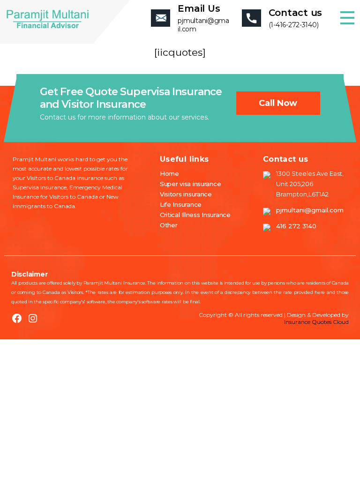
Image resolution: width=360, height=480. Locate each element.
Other (169, 225)
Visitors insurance (186, 194)
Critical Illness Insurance (195, 214)
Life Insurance (181, 204)
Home (169, 173)
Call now (278, 103)
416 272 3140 (296, 226)
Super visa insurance (190, 184)
